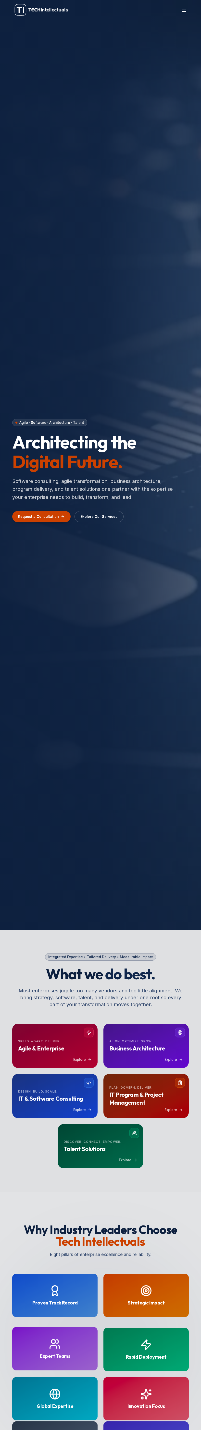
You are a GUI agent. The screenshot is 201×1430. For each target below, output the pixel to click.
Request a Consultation (38, 516)
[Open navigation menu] (184, 10)
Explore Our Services (99, 516)
